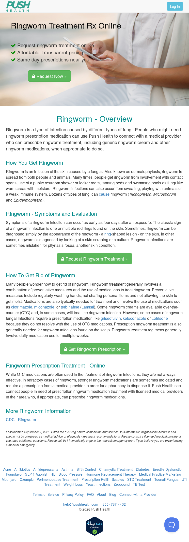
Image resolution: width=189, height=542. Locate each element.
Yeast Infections (98, 484)
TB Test (139, 484)
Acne (7, 469)
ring (107, 234)
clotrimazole (21, 307)
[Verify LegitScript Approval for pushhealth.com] (95, 526)
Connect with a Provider (138, 494)
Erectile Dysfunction (168, 469)
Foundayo (14, 474)
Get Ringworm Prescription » (96, 349)
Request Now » (51, 76)
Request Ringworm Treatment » (96, 258)
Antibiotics (22, 469)
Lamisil (87, 307)
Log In (175, 6)
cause (104, 194)
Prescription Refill (95, 479)
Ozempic (26, 479)
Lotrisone (160, 318)
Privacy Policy (73, 494)
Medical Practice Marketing (160, 474)
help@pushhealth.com (80, 504)
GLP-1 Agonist (36, 474)
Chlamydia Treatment (116, 469)
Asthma (67, 469)
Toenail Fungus (166, 479)
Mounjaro (9, 479)
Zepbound (122, 484)
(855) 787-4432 (113, 504)
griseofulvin (111, 318)
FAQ (90, 494)
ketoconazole (134, 318)
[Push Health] (18, 6)
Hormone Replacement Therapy (111, 474)
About (101, 494)
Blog (112, 494)
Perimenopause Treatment (57, 479)
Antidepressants (45, 469)
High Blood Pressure (66, 474)
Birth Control (86, 469)
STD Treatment (139, 479)
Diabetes (143, 469)
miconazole (44, 307)
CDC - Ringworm (21, 419)
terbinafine (70, 307)
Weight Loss (73, 484)
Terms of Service (46, 494)
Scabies (118, 479)
